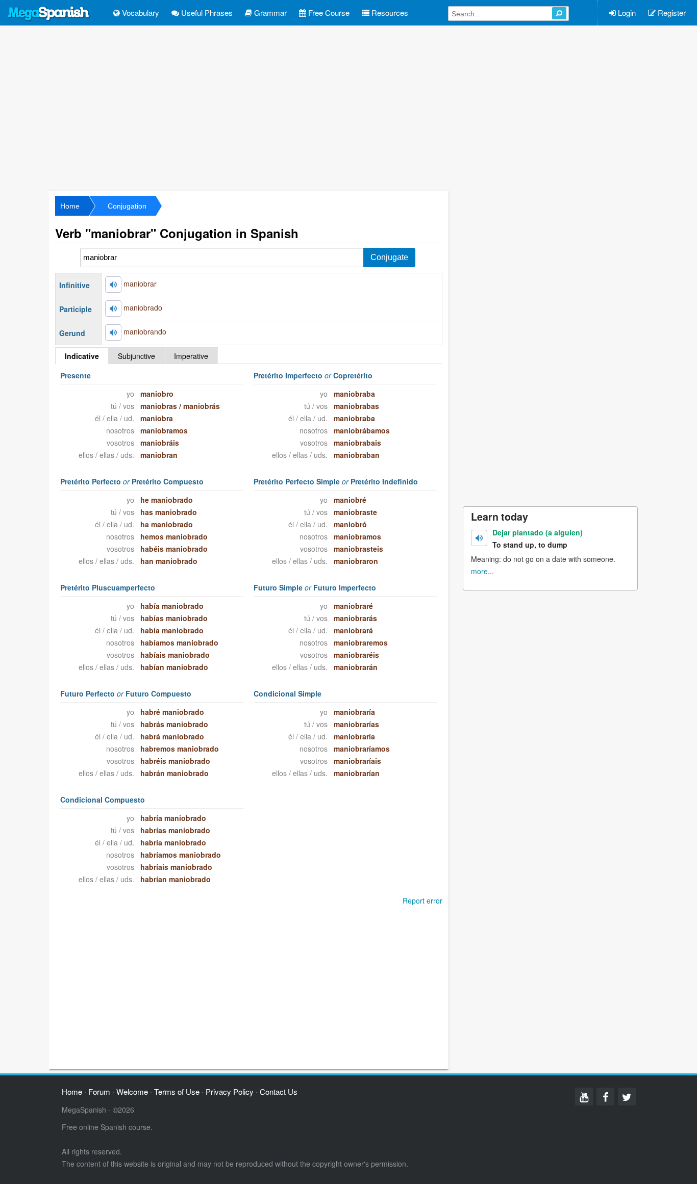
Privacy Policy (230, 1091)
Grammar (269, 12)
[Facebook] (605, 1096)
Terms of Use (177, 1091)
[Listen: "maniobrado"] (113, 308)
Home (70, 206)
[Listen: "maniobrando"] (113, 332)
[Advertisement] (348, 107)
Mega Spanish (49, 13)
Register (671, 12)
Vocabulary (139, 12)
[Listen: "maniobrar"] (113, 284)
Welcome (132, 1091)
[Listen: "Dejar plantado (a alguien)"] (479, 538)
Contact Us (278, 1091)
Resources (388, 12)
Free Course (328, 12)
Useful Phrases (206, 12)
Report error (422, 900)
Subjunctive (136, 356)
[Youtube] (584, 1096)
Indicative (82, 356)
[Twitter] (627, 1096)
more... (482, 571)
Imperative (191, 356)
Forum (99, 1091)
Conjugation (127, 206)
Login (626, 12)
